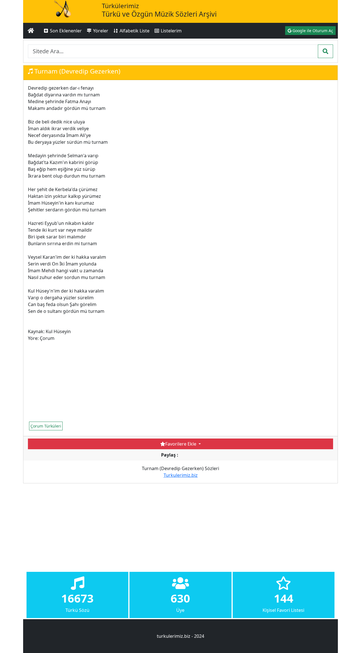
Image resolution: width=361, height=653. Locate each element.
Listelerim (171, 31)
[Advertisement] (130, 381)
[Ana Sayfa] (30, 30)
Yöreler (100, 31)
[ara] (325, 51)
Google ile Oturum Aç (312, 30)
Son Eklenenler (65, 31)
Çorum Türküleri (45, 426)
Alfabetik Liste (133, 31)
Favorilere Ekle (181, 444)
